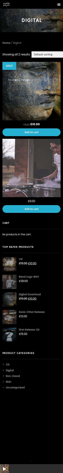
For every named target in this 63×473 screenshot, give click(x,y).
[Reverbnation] (31, 459)
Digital (10, 370)
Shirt (8, 382)
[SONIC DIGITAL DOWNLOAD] (31, 168)
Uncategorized (15, 387)
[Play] (2, 466)
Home (6, 43)
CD (7, 364)
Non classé (13, 376)
